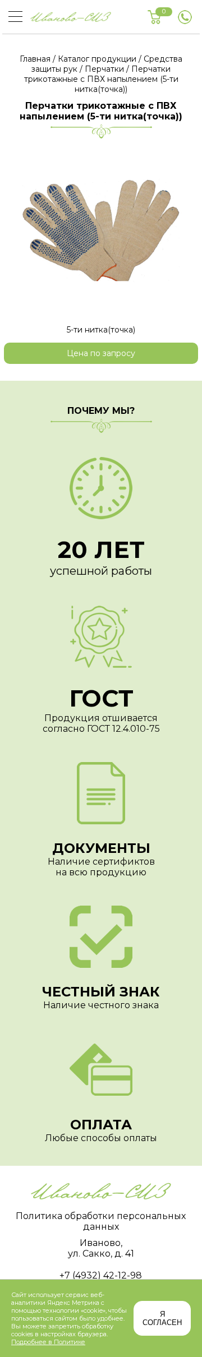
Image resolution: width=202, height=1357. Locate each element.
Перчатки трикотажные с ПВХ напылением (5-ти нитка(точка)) (101, 79)
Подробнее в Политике (48, 1342)
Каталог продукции (97, 59)
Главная (35, 59)
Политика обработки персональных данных (101, 1221)
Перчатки (104, 69)
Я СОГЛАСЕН (162, 1318)
